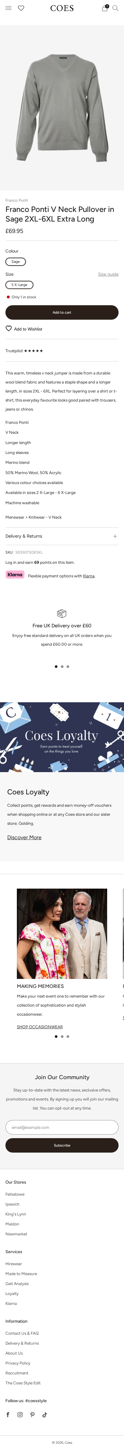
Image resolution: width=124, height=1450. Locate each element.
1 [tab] (56, 666)
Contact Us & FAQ (22, 1333)
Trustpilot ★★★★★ (24, 350)
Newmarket (16, 1233)
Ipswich (12, 1204)
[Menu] (8, 8)
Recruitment (16, 1373)
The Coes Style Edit (23, 1382)
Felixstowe (14, 1194)
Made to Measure (21, 1273)
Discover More (24, 837)
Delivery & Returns (22, 1343)
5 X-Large (19, 284)
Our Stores (15, 1182)
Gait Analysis (17, 1283)
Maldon (12, 1224)
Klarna (89, 575)
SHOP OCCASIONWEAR (40, 1026)
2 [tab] (62, 666)
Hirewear (13, 1263)
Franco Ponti (16, 200)
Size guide (108, 274)
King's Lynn (15, 1214)
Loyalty (12, 1293)
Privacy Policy (17, 1363)
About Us (14, 1353)
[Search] (116, 8)
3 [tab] (68, 666)
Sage (15, 261)
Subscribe (62, 1145)
